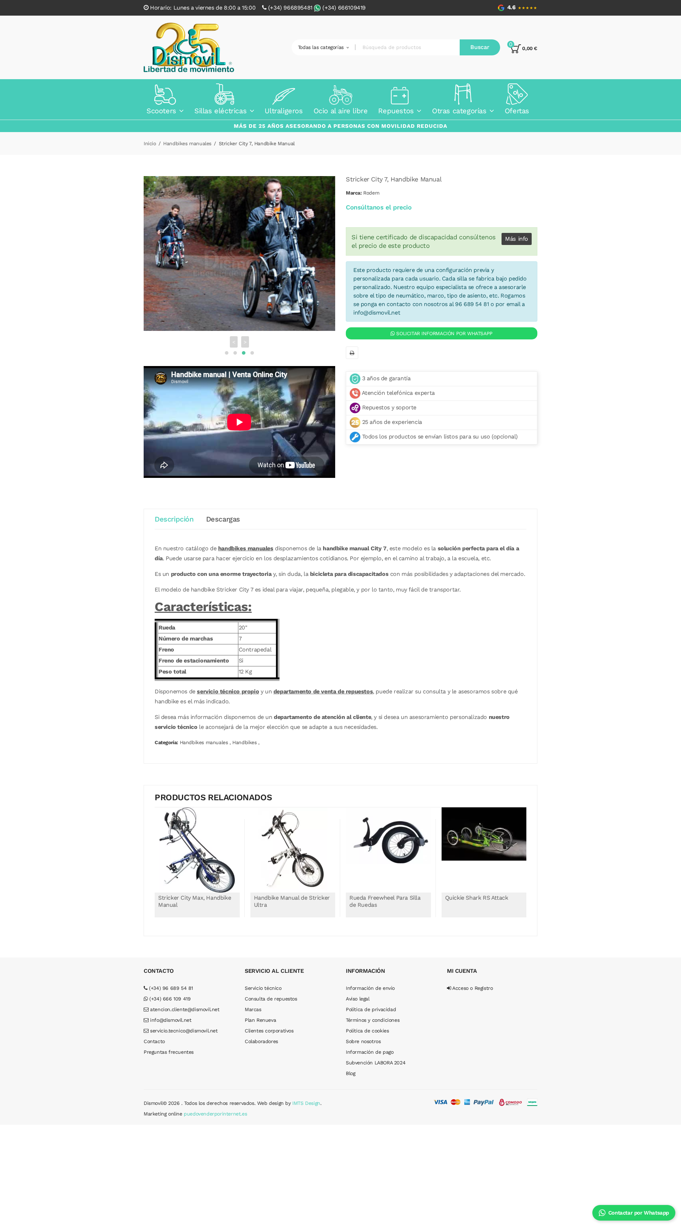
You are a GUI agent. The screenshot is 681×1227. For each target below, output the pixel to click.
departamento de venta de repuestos (323, 681)
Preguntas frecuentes (169, 1042)
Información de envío (370, 978)
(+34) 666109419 (344, 7)
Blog (350, 1064)
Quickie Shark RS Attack (382, 888)
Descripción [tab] (174, 509)
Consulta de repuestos (271, 989)
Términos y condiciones (372, 1010)
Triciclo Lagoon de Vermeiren (484, 888)
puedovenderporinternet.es (215, 1104)
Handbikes (244, 733)
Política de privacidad (371, 1000)
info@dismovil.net (376, 312)
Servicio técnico (263, 978)
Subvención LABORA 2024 (375, 1053)
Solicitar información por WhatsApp (444, 333)
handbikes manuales (245, 538)
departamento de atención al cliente (322, 707)
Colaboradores (261, 1032)
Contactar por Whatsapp (638, 1213)
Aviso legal (358, 989)
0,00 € (529, 48)
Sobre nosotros (363, 1032)
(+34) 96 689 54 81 (170, 978)
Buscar (479, 47)
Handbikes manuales (187, 143)
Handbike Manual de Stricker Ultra (197, 892)
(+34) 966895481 (290, 7)
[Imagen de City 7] (239, 248)
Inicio (150, 143)
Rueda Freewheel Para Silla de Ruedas (290, 892)
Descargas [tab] (223, 509)
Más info (516, 238)
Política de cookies (367, 1021)
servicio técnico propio (228, 681)
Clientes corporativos (269, 1021)
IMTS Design (306, 1093)
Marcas (253, 1000)
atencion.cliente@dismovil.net (184, 1000)
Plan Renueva (260, 1010)
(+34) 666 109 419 (169, 989)
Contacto (154, 1032)
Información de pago (369, 1042)
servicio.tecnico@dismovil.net (183, 1021)
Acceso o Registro (472, 978)
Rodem (371, 193)
